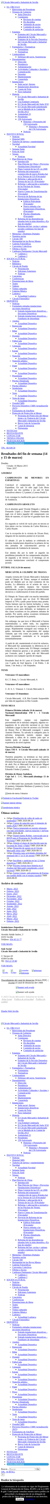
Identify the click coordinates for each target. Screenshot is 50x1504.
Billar (14, 331)
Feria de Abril (18, 151)
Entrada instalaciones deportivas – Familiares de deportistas (33, 317)
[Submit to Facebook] (11, 798)
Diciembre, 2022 (14, 896)
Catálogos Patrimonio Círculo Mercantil (29, 251)
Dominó (15, 336)
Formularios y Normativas (23, 47)
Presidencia (23, 64)
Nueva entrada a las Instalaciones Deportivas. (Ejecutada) (34, 209)
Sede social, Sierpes (26, 84)
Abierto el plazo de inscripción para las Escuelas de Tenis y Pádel (27, 844)
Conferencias (18, 278)
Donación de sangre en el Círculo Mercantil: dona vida (24, 849)
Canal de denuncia (26, 425)
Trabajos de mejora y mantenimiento (28, 141)
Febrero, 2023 (13, 891)
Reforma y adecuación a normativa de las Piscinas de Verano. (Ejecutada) (33, 186)
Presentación (23, 268)
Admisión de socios (32, 24)
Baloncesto (17, 326)
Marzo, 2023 (12, 889)
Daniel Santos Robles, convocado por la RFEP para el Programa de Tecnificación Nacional (27, 838)
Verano (15, 154)
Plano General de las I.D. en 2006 (33, 169)
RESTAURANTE (15, 433)
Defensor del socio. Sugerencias (32, 57)
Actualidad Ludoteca (27, 296)
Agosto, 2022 (13, 906)
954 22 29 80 (11, 961)
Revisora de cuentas (32, 19)
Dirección (22, 62)
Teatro (15, 283)
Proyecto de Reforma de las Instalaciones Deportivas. (30, 197)
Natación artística (19, 361)
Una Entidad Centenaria (28, 102)
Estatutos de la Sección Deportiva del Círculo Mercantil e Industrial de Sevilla (32, 42)
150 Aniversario (25, 119)
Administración (24, 67)
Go (38, 1469)
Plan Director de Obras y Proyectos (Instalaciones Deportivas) (33, 165)
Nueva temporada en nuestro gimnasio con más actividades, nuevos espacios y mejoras (27, 829)
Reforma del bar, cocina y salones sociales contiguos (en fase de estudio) (32, 228)
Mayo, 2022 (12, 914)
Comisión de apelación (33, 29)
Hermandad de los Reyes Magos (26, 241)
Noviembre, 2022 (14, 899)
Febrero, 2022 (13, 921)
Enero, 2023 (12, 894)
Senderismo (17, 388)
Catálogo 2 (22, 256)
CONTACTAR (13, 435)
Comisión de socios (31, 27)
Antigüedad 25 (24, 114)
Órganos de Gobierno (21, 12)
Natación (16, 356)
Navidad (16, 144)
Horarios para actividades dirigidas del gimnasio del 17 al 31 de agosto (27, 854)
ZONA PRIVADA (15, 443)
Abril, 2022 (12, 916)
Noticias (27, 131)
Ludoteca (16, 293)
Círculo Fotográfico (20, 298)
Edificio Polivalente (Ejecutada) (32, 202)
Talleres (15, 286)
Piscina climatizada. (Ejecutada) (32, 215)
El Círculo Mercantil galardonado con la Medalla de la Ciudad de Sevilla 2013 (32, 109)
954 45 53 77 (16, 939)
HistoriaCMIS (18, 139)
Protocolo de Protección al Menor (27, 413)
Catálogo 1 (22, 254)
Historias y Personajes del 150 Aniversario (34, 122)
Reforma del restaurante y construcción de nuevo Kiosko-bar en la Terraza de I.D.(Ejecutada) (33, 174)
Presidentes (23, 116)
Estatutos (16, 32)
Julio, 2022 (11, 909)
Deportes (22, 74)
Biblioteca (16, 264)
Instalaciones (17, 82)
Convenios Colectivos (22, 246)
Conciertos (17, 276)
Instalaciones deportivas (28, 87)
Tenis (14, 393)
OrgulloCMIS (18, 403)
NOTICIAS (12, 430)
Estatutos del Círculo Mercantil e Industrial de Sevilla (32, 35)
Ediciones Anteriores (27, 271)
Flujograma (23, 428)
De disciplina (29, 22)
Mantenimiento (24, 77)
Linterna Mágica (19, 291)
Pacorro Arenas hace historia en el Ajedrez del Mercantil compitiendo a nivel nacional (25, 868)
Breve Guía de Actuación (29, 423)
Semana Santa (18, 149)
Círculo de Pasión (20, 266)
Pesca (14, 371)
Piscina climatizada (20, 381)
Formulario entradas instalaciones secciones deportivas (26, 307)
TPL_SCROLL (8, 1472)
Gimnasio (16, 346)
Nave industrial (24, 92)
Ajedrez (15, 321)
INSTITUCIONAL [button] (15, 134)
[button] (8, 448)
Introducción (23, 161)
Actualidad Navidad (26, 146)
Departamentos (18, 59)
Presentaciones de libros (22, 281)
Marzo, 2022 (12, 919)
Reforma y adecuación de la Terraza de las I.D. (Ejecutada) (31, 180)
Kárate (15, 351)
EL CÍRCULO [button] (13, 7)
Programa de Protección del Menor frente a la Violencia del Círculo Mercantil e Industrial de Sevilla (33, 418)
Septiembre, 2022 (14, 904)
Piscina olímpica (19, 386)
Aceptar (20, 1499)
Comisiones (23, 17)
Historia (15, 94)
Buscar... (5, 1469)
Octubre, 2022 (13, 901)
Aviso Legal (7, 999)
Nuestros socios (19, 236)
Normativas (23, 52)
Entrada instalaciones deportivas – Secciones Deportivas (33, 312)
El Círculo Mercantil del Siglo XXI (33, 104)
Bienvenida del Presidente (23, 9)
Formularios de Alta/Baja (23, 411)
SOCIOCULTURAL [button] (16, 259)
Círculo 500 (17, 239)
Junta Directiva (24, 14)
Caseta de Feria (24, 89)
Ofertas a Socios (19, 249)
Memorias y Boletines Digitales (26, 234)
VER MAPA (7, 944)
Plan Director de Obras (22, 159)
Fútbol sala (17, 341)
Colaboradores (18, 54)
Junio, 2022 (12, 911)
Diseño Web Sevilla (9, 1011)
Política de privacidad (24, 999)
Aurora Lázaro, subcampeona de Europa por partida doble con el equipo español (27, 874)
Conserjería (23, 79)
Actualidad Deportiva (27, 323)
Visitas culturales (19, 288)
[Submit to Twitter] (29, 798)
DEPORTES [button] (12, 301)
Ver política (30, 1499)
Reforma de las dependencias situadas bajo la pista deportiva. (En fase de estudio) (33, 221)
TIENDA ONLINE (15, 438)
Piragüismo (17, 376)
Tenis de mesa (18, 398)
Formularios (23, 49)
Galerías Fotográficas (21, 244)
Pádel (14, 366)
